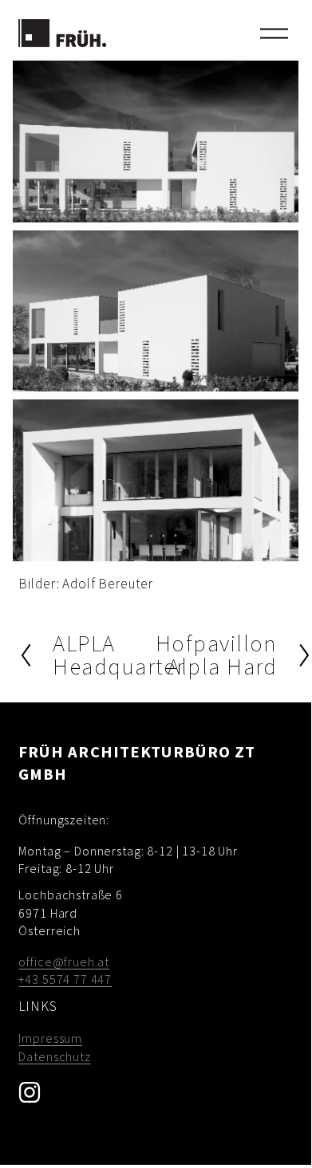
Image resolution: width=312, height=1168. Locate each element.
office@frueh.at (63, 961)
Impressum (50, 1038)
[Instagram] (29, 1092)
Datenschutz (54, 1056)
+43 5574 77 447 (65, 979)
